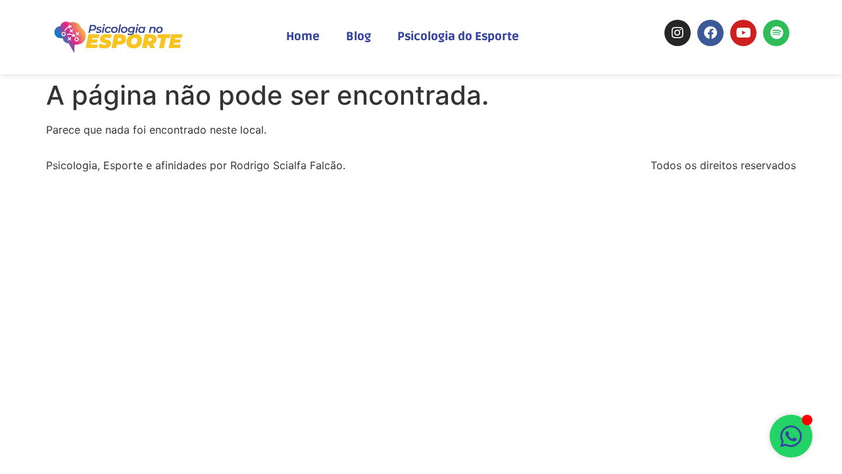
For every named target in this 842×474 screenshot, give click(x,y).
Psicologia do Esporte (458, 36)
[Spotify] (776, 33)
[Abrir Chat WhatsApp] (791, 436)
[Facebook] (710, 33)
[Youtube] (743, 33)
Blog (358, 36)
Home (303, 36)
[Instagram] (677, 33)
